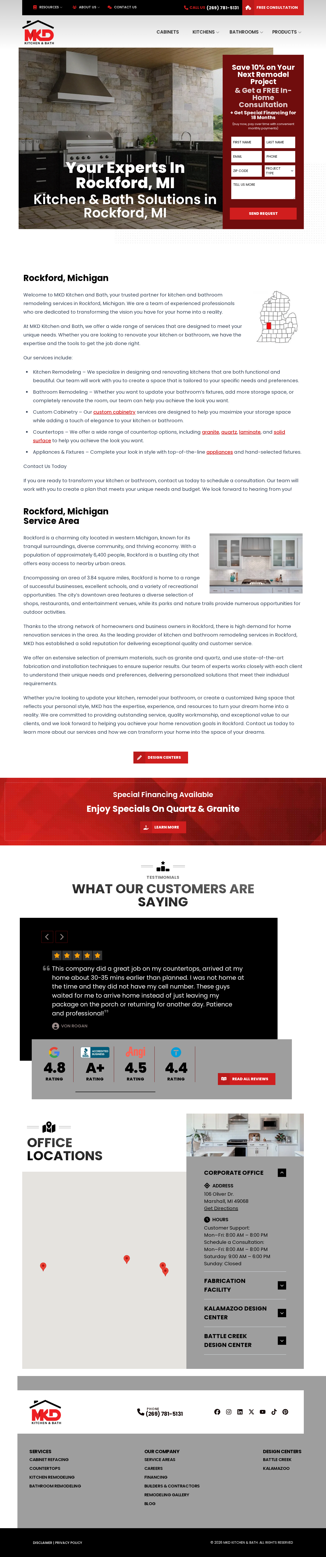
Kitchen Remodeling (52, 1477)
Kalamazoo (276, 1468)
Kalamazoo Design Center (235, 1313)
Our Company (161, 1451)
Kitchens (204, 32)
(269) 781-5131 (164, 1414)
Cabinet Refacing (49, 1459)
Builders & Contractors (172, 1486)
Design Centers (164, 757)
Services (40, 1451)
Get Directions (221, 1208)
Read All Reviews (250, 1079)
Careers (153, 1468)
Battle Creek (277, 1459)
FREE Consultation (277, 7)
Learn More (166, 827)
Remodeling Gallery (166, 1495)
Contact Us (125, 7)
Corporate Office (233, 1173)
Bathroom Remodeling (55, 1486)
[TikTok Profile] (274, 1412)
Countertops (44, 1468)
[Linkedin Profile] (240, 1412)
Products (284, 32)
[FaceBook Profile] (217, 1412)
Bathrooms (244, 32)
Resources (49, 7)
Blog (150, 1504)
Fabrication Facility (225, 1285)
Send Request (263, 213)
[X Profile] (251, 1412)
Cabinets (168, 32)
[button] (165, 1271)
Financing (156, 1477)
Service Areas (159, 1459)
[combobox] (279, 171)
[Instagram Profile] (229, 1412)
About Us (87, 7)
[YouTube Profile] (262, 1412)
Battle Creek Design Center (228, 1340)
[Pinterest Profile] (285, 1412)
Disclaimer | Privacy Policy (57, 1542)
